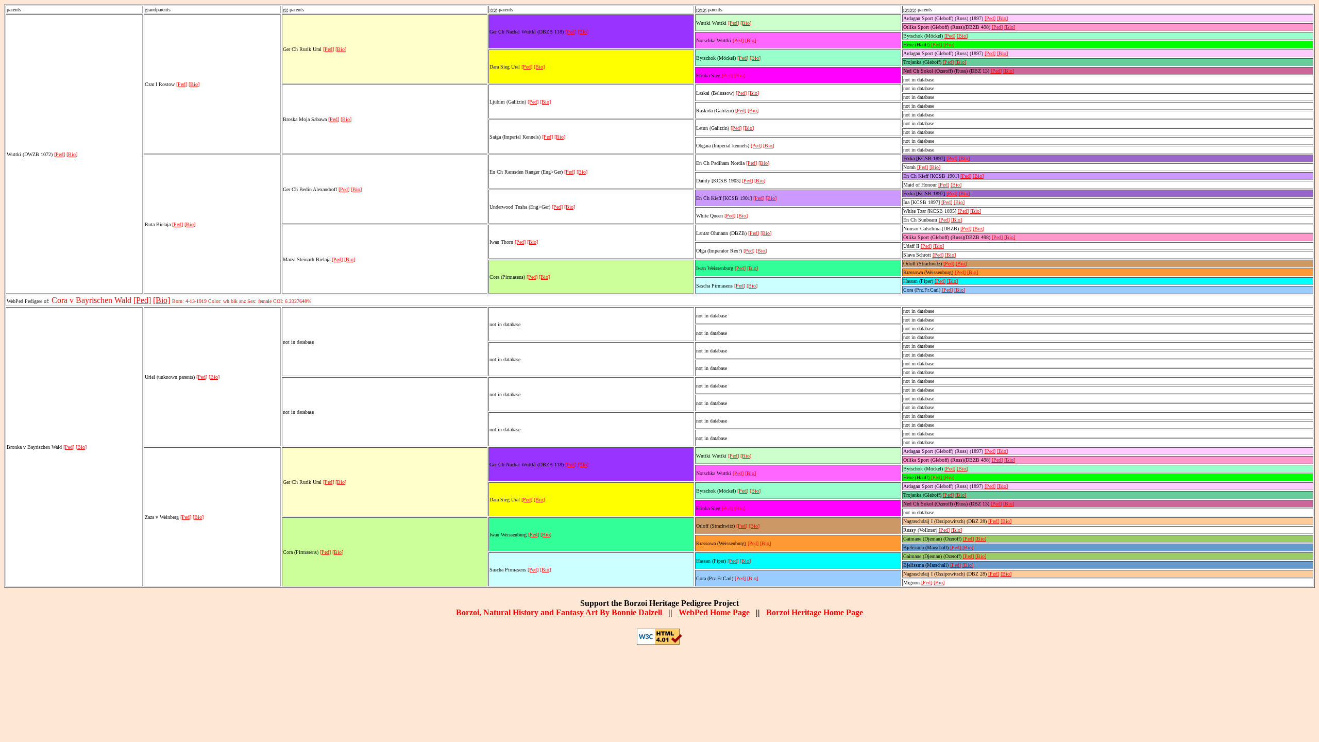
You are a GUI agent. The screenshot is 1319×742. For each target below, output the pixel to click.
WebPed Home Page (714, 612)
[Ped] (59, 154)
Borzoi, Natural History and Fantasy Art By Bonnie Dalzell (559, 612)
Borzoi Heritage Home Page (814, 612)
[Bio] (71, 154)
